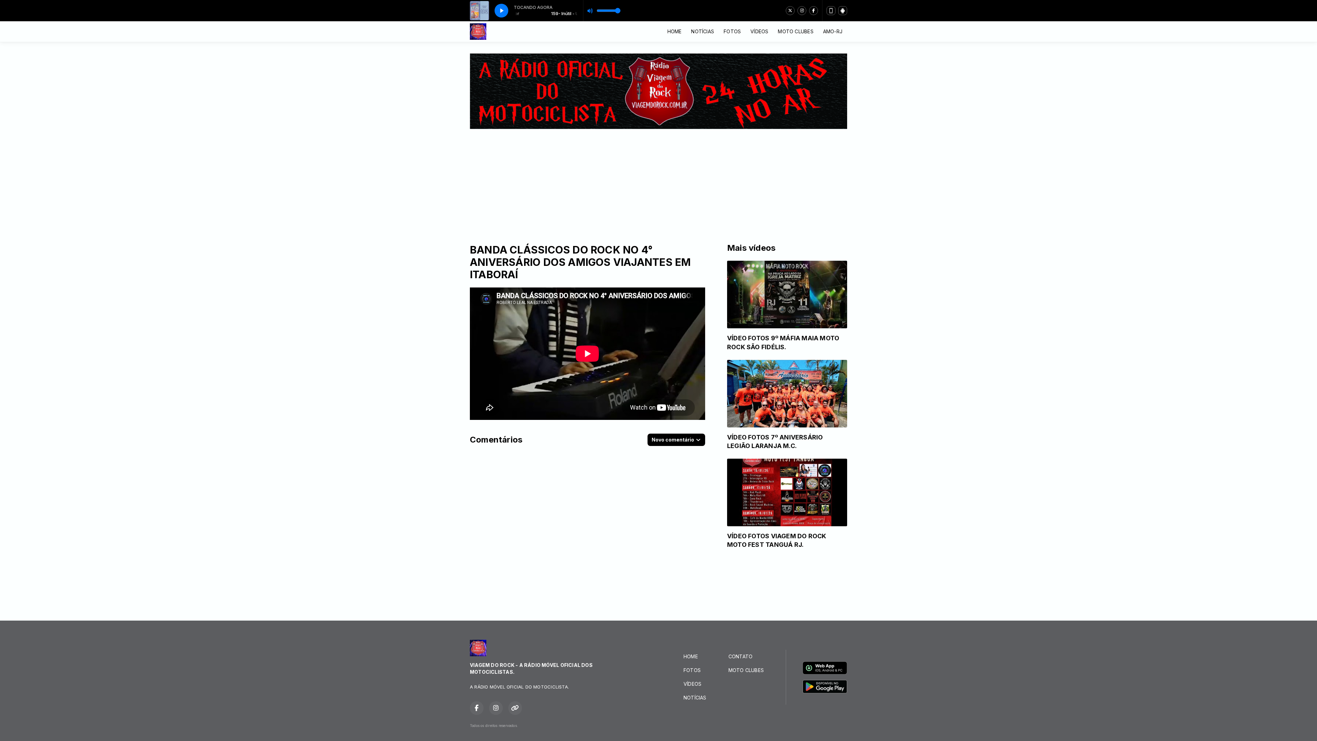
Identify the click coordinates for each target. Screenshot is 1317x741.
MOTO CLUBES (795, 31)
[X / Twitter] (790, 10)
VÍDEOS (759, 31)
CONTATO (740, 656)
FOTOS (732, 31)
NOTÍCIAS (702, 31)
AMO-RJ (832, 31)
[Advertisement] (658, 180)
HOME (674, 31)
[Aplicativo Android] (842, 10)
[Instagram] (801, 10)
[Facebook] (813, 10)
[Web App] (831, 10)
